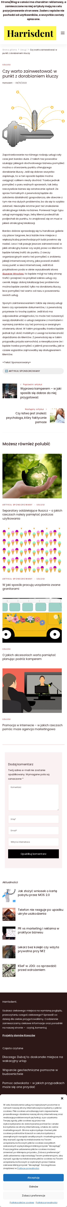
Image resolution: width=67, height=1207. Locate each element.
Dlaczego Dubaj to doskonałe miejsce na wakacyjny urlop (32, 1059)
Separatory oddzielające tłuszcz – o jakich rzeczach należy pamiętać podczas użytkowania (32, 515)
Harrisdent (7, 83)
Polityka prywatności (46, 1202)
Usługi (6, 65)
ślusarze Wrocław (13, 273)
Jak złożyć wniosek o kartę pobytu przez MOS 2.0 (37, 893)
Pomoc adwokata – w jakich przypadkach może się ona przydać (33, 1085)
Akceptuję (33, 1177)
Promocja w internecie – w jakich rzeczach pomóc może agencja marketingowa (32, 727)
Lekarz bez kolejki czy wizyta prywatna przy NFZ (38, 949)
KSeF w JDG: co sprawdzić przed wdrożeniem (37, 968)
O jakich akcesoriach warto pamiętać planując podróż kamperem (29, 657)
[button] (62, 1098)
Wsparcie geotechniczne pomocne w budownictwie (30, 1072)
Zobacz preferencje (33, 1195)
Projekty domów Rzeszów (18, 1035)
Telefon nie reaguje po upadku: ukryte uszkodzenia (41, 912)
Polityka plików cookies (22, 1202)
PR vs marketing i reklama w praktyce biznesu (38, 930)
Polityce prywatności (28, 1168)
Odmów (33, 1186)
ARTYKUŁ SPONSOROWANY (17, 505)
